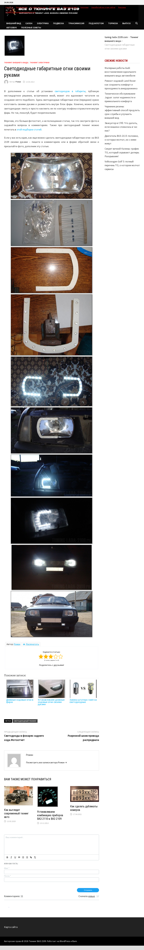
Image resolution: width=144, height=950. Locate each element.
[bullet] (27, 857)
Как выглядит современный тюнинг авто (16, 813)
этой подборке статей (29, 129)
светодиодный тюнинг (25, 721)
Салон (28, 23)
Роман (18, 82)
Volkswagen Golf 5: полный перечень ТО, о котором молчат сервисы (122, 165)
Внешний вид (13, 23)
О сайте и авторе (38, 7)
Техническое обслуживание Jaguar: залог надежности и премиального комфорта (120, 97)
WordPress (65, 941)
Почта (7, 876)
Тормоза (113, 23)
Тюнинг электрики (39, 62)
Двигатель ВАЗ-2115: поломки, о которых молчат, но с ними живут (121, 139)
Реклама (122, 7)
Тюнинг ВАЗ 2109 (37, 941)
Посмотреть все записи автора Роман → (46, 762)
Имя (6, 868)
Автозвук (11, 27)
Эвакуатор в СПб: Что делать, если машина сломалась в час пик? (121, 126)
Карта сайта (11, 927)
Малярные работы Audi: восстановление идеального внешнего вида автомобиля (120, 71)
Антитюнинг (54, 7)
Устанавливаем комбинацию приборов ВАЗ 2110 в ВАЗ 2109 (50, 815)
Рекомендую (21, 7)
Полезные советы (31, 27)
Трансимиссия (76, 23)
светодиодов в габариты (70, 91)
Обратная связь (70, 7)
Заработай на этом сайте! (103, 7)
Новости (9, 7)
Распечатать (32, 644)
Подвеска (58, 23)
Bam (74, 941)
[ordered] (23, 857)
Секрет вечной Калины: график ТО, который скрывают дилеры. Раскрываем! (122, 152)
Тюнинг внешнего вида (16, 62)
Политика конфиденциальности (20, 12)
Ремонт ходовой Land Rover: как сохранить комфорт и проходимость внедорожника (121, 84)
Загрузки (84, 7)
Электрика (43, 23)
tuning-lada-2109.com (116, 37)
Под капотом (96, 23)
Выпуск (126, 23)
